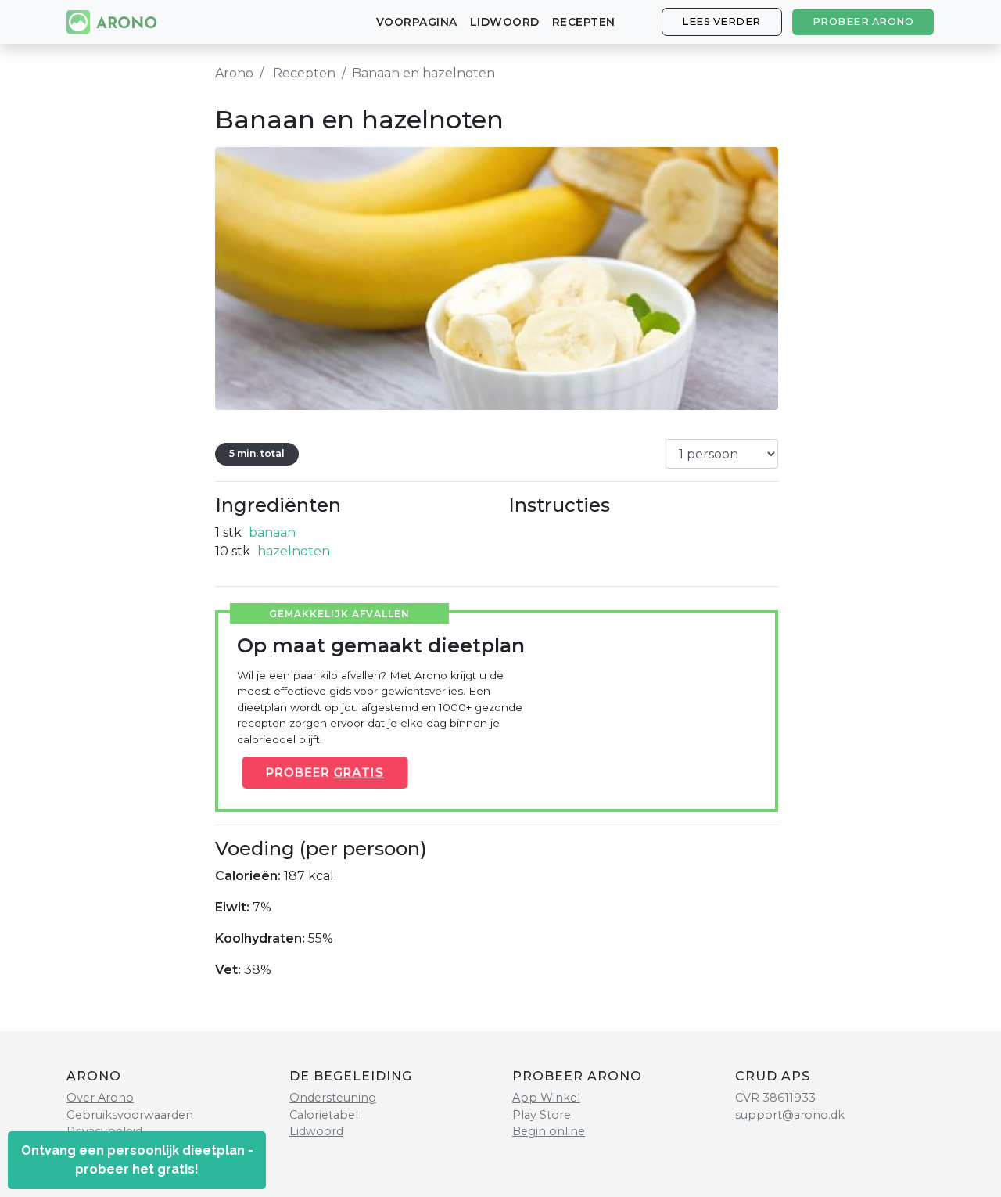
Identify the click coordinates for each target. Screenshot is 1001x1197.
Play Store (541, 1115)
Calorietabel (323, 1115)
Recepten (583, 22)
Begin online (548, 1131)
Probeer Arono (863, 21)
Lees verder (721, 21)
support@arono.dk (790, 1115)
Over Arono (100, 1098)
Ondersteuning (332, 1098)
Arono (234, 73)
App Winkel (546, 1098)
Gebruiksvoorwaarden (129, 1115)
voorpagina (416, 22)
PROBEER (325, 772)
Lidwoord (505, 22)
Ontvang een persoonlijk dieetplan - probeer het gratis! (137, 1160)
